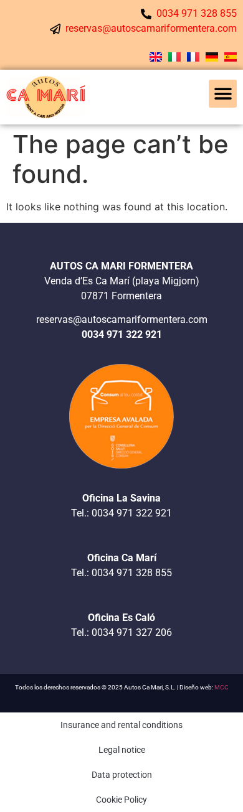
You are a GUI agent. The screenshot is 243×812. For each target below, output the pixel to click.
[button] (223, 94)
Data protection (122, 775)
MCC (221, 687)
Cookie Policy (121, 800)
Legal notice (121, 750)
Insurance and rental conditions (121, 725)
